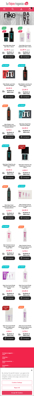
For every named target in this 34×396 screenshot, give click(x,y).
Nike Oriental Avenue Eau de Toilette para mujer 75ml (9, 246)
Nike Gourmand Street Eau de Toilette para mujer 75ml (25, 287)
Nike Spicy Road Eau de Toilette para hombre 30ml (25, 166)
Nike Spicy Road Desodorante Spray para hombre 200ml (9, 206)
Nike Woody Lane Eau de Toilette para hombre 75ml (25, 85)
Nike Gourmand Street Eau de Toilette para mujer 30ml (9, 327)
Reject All (17, 387)
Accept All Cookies (17, 393)
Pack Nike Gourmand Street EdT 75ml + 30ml (25, 46)
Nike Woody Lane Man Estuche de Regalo (9, 84)
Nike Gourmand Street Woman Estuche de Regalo (9, 287)
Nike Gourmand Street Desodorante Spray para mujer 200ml (25, 327)
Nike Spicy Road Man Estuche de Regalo (25, 124)
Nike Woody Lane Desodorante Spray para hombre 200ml (9, 126)
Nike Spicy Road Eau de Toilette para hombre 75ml (9, 166)
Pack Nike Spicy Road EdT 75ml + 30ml (9, 46)
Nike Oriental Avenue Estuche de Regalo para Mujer (25, 206)
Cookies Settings (17, 382)
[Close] (32, 370)
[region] (17, 382)
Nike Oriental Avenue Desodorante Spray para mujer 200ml (25, 247)
